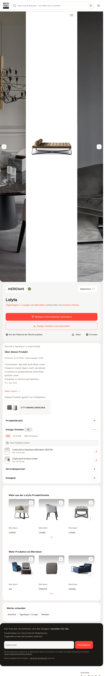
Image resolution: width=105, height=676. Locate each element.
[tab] (8, 436)
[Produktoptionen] (31, 503)
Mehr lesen (11, 391)
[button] (50, 593)
